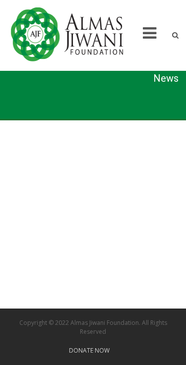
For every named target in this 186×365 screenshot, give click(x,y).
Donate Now (89, 350)
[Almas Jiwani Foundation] (73, 34)
